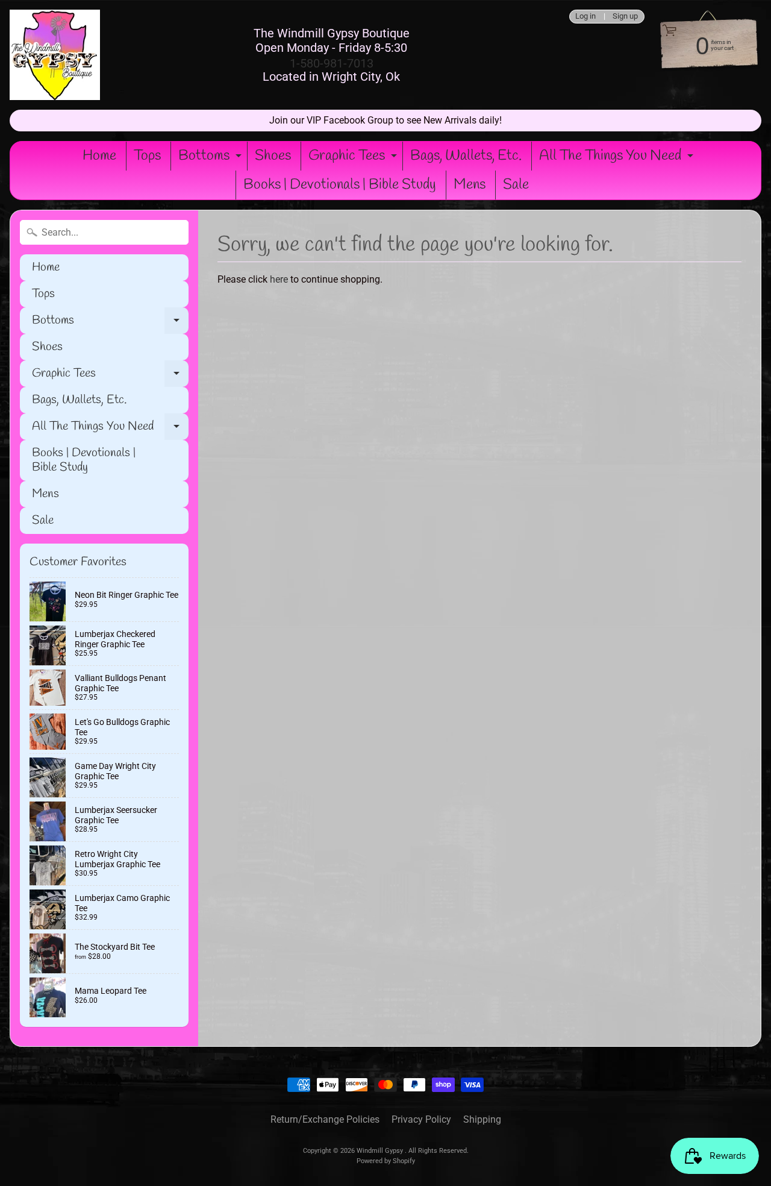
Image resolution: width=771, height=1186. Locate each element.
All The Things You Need (617, 158)
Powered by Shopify (386, 1161)
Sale (516, 185)
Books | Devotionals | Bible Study (339, 185)
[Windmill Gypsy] (55, 55)
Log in (585, 16)
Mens (469, 185)
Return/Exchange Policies (324, 1119)
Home (99, 156)
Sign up (625, 16)
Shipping (482, 1119)
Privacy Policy (421, 1119)
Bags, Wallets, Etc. (466, 156)
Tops (147, 156)
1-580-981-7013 (331, 63)
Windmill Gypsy (381, 1151)
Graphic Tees (354, 158)
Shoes (273, 156)
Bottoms (211, 158)
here (279, 279)
